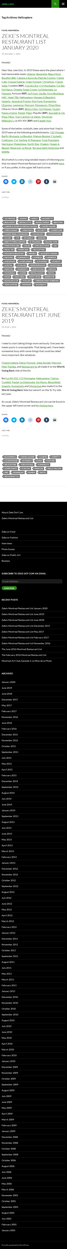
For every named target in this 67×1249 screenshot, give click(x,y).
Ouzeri (56, 108)
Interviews (7, 543)
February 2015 (9, 775)
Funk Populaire (50, 140)
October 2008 (9, 1148)
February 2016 (9, 728)
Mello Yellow (54, 468)
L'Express (37, 257)
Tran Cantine (22, 116)
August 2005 (8, 1212)
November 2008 (10, 1142)
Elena (22, 362)
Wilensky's (41, 285)
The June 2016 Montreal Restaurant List (22, 649)
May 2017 (7, 705)
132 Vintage (57, 132)
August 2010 (8, 1020)
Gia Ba (42, 93)
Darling (23, 140)
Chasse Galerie (16, 81)
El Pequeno (34, 140)
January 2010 (8, 1061)
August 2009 (8, 1090)
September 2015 (10, 752)
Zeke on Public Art (11, 555)
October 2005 (9, 1201)
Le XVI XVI (12, 378)
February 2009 (9, 1125)
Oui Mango (45, 108)
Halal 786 (13, 97)
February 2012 (9, 927)
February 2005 (9, 1224)
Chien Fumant (33, 81)
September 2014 (10, 787)
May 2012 (7, 909)
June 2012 (7, 903)
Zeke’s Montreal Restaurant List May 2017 (23, 631)
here (61, 163)
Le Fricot (33, 93)
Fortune (31, 362)
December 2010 (10, 997)
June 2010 (7, 1032)
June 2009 (7, 1102)
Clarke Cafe (56, 230)
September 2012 (10, 886)
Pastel (21, 112)
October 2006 (9, 1160)
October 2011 (9, 950)
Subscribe (9, 588)
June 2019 (7, 687)
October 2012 (9, 880)
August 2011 (8, 962)
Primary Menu (63, 4)
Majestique (20, 143)
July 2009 (6, 1096)
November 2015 (10, 740)
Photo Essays (8, 549)
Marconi (29, 105)
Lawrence (18, 105)
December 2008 (10, 1137)
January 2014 (8, 810)
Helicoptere (26, 97)
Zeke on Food (8, 531)
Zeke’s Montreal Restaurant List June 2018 (23, 620)
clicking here (46, 405)
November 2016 (10, 717)
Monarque (35, 386)
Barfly (5, 136)
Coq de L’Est (31, 85)
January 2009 (8, 1131)
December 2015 (10, 734)
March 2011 (8, 979)
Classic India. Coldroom (16, 234)
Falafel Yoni (44, 120)
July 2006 (6, 1172)
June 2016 (7, 722)
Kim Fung (37, 101)
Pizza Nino (54, 105)
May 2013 (7, 839)
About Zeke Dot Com (12, 512)
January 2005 (8, 1230)
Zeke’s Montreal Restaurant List (17, 518)
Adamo (31, 74)
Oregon (44, 143)
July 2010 (6, 1026)
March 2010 (8, 1049)
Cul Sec (60, 85)
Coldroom (7, 140)
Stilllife (5, 151)
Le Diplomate (45, 89)
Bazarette (41, 74)
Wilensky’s (8, 120)
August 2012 (8, 892)
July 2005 (6, 1218)
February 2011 (9, 985)
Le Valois (35, 116)
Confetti (6, 382)
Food (4, 30)
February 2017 (9, 711)
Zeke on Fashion (10, 537)
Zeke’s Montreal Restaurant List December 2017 (26, 625)
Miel (4, 366)
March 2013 (8, 851)
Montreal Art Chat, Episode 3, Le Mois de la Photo (27, 660)
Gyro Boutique (55, 93)
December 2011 (10, 938)
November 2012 (10, 874)
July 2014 (6, 798)
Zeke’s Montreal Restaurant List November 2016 (26, 643)
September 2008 (10, 1154)
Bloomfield (54, 382)
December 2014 (10, 781)
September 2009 (10, 1084)
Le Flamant (42, 261)
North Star (33, 143)
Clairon (54, 378)
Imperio (6, 101)
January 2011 (8, 991)
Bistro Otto (31, 108)
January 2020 (8, 682)
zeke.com (8, 4)
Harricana (7, 143)
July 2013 (6, 827)
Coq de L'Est (38, 234)
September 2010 (10, 1014)
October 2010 (9, 1008)
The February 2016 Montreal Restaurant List (24, 655)
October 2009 (9, 1078)
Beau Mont (54, 74)
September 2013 (10, 816)
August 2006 (8, 1166)
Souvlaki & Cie (57, 112)
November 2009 (10, 1072)
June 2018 (7, 693)
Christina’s (48, 81)
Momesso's (22, 269)
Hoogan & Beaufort (44, 97)
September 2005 (10, 1207)
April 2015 (7, 769)
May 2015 (7, 763)
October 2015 (9, 746)
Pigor (29, 112)
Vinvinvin (46, 116)
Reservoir (15, 147)
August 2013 (8, 822)
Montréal (13, 30)
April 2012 (7, 915)
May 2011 (7, 973)
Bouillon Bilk (9, 77)
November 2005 (10, 1195)
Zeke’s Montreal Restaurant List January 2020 (25, 42)
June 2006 (7, 1177)
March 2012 (8, 921)
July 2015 (6, 757)
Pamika (12, 366)
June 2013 (7, 833)
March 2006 (8, 1189)
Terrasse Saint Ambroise (45, 147)
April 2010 (7, 1043)
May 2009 (7, 1107)
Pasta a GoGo (9, 112)
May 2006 (7, 1183)
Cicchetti (56, 136)
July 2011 (6, 967)
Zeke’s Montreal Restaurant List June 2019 (31, 315)
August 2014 (8, 792)
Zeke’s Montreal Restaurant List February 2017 (25, 637)
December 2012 (10, 868)
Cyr (16, 140)
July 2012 (6, 897)
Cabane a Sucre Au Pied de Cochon (36, 77)
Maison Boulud (41, 136)
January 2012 (8, 932)
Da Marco (7, 89)
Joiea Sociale (43, 362)
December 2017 (10, 699)
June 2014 (7, 804)
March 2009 (8, 1119)
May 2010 (7, 1037)
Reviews (6, 560)
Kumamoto (49, 101)
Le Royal (26, 147)
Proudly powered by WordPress (15, 1245)
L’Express (7, 105)
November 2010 (10, 1002)
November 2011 (10, 944)
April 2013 (7, 845)
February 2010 (9, 1055)
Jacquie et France (21, 101)
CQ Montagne (47, 85)
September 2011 (10, 956)
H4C (4, 97)
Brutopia (14, 136)
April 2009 (7, 1113)
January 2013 (8, 862)
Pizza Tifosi (8, 116)
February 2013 (9, 857)
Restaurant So (29, 366)
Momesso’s (41, 105)
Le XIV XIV (25, 468)
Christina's (27, 230)
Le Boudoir (26, 136)
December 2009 (10, 1067)
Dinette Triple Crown (25, 89)
